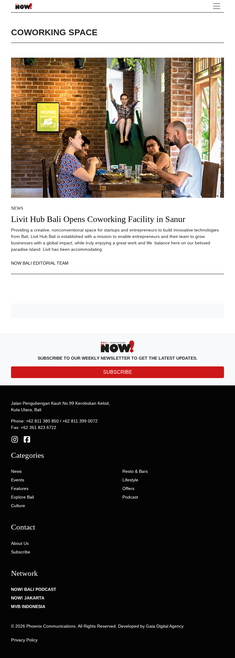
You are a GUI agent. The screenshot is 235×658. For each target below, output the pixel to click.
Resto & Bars (135, 471)
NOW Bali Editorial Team (40, 263)
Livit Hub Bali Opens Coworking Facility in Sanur (98, 219)
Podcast (130, 497)
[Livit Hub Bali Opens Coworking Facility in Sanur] (117, 127)
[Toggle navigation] (216, 6)
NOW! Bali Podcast (33, 589)
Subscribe (20, 551)
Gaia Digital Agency (165, 626)
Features (19, 488)
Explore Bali (22, 497)
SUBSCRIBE (117, 372)
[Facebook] (27, 439)
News (17, 208)
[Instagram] (14, 439)
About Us (20, 543)
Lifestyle (130, 479)
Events (17, 479)
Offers (128, 488)
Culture (18, 505)
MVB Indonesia (28, 606)
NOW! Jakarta (27, 597)
